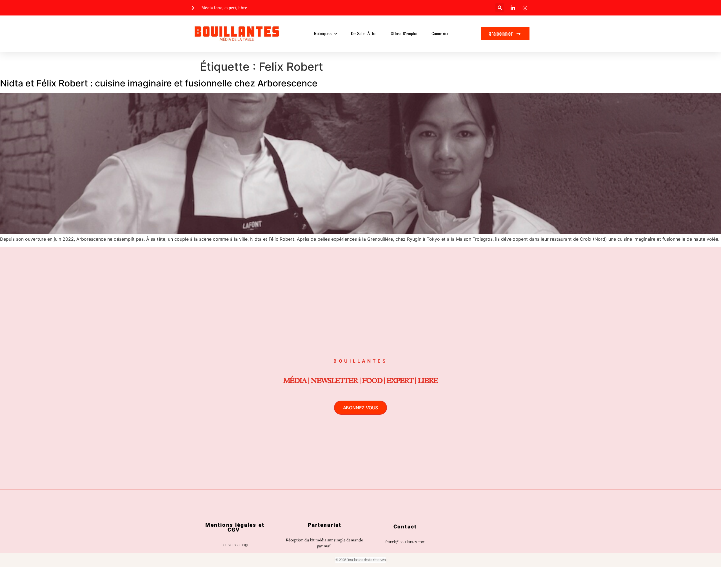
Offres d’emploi (404, 33)
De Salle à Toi (363, 33)
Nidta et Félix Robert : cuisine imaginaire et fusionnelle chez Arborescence (158, 83)
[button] (499, 7)
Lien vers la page (235, 545)
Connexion (440, 33)
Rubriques (322, 33)
